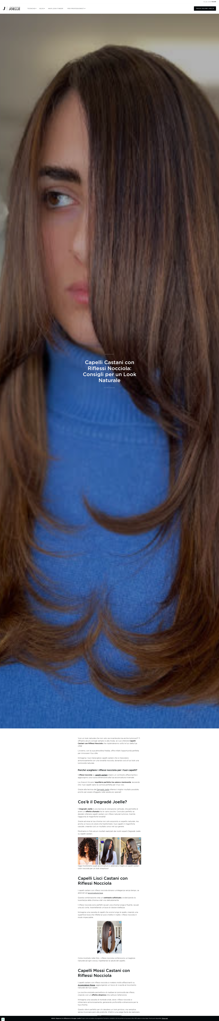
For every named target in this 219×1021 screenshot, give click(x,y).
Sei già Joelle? (209, 1)
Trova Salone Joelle (205, 8)
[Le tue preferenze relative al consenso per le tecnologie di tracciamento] (3, 1019)
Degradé (109, 354)
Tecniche (31, 8)
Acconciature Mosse (86, 985)
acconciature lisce (95, 893)
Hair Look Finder (55, 8)
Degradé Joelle (103, 789)
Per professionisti (75, 8)
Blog (42, 8)
